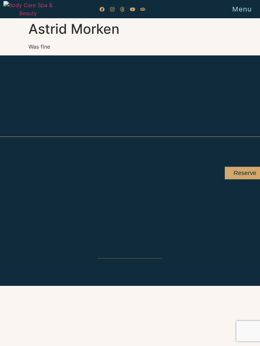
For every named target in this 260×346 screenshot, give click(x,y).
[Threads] (122, 9)
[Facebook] (102, 9)
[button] (255, 9)
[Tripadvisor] (142, 9)
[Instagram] (112, 9)
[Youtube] (132, 9)
